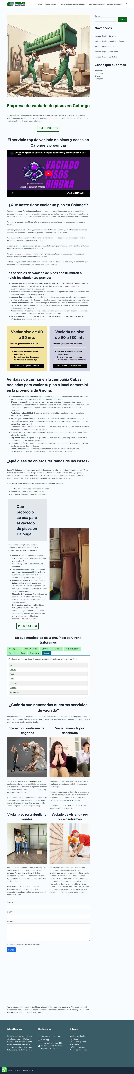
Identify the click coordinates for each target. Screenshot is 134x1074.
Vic (11, 665)
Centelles (13, 683)
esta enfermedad (35, 781)
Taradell (13, 688)
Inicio (40, 4)
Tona (12, 679)
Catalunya (99, 73)
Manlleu (13, 670)
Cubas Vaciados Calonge (17, 115)
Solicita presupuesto (114, 4)
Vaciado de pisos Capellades (106, 52)
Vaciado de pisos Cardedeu (106, 57)
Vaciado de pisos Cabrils (104, 46)
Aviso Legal (74, 1044)
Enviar (11, 950)
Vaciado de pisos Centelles (105, 36)
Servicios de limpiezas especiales (73, 4)
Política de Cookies (77, 1047)
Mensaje (10, 921)
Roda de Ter (14, 692)
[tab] (14, 649)
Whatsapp (45, 1040)
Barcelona (99, 70)
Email (9, 912)
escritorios (33, 491)
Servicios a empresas (96, 4)
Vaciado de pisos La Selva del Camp (109, 41)
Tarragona (99, 79)
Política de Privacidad (78, 1050)
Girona (97, 76)
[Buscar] (126, 4)
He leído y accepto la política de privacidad (25, 944)
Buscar (97, 16)
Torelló (12, 674)
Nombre (10, 902)
